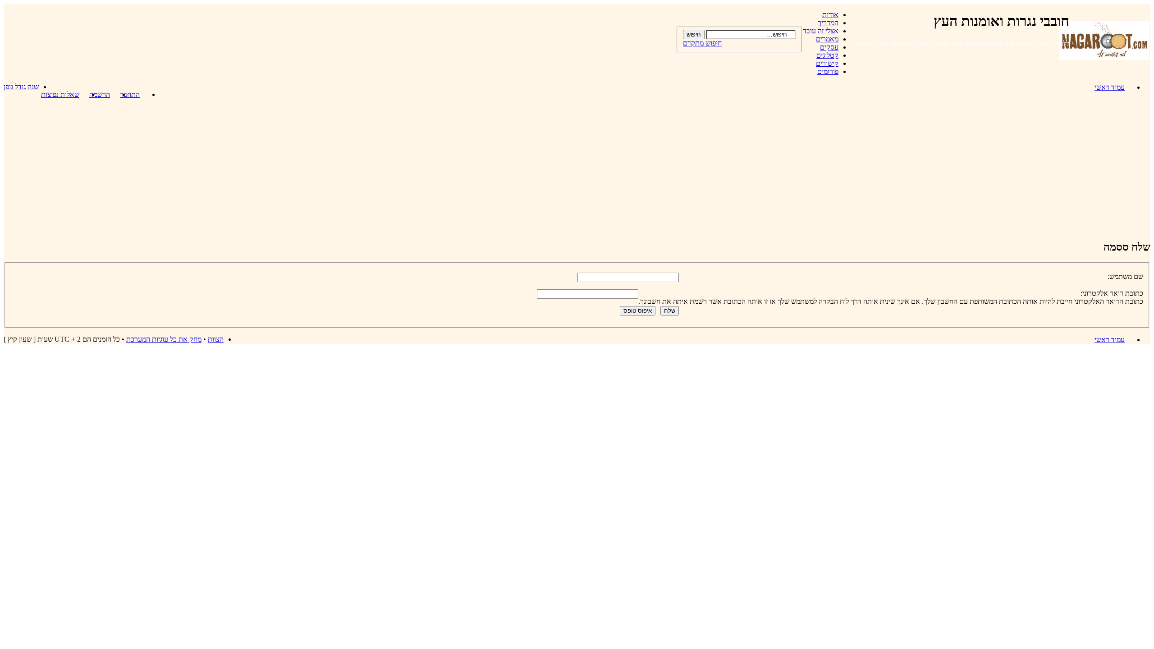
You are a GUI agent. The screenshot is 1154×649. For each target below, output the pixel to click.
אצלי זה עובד (820, 31)
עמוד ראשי (1109, 87)
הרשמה (99, 94)
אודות (830, 14)
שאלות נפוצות (60, 94)
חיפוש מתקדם (702, 43)
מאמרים (827, 39)
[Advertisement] (577, 169)
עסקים (829, 47)
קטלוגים (827, 55)
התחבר (130, 94)
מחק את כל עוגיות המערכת (163, 339)
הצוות (216, 339)
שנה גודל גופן (21, 87)
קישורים (827, 63)
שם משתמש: (1125, 276)
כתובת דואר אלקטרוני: (1112, 293)
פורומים (827, 71)
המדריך (828, 23)
